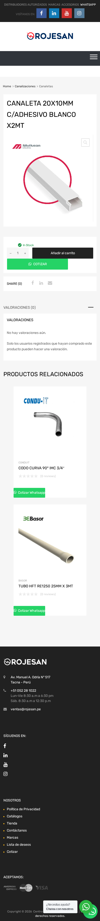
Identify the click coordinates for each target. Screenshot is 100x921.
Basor (22, 580)
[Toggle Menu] (94, 58)
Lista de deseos (19, 845)
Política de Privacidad (23, 809)
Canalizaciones (25, 86)
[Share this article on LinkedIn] (40, 283)
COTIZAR (40, 264)
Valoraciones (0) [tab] (19, 307)
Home (7, 86)
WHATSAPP (88, 4)
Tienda (12, 823)
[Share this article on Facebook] (32, 283)
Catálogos (14, 816)
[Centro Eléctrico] (50, 40)
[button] (85, 142)
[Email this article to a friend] (49, 283)
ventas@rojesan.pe (26, 709)
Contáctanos (17, 830)
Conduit (23, 462)
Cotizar (12, 852)
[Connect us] (41, 13)
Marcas (12, 837)
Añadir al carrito (63, 253)
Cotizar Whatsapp (31, 493)
